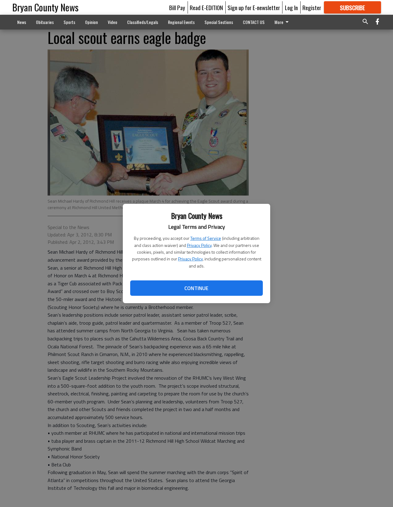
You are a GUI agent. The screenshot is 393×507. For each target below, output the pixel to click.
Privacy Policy (199, 245)
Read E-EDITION (206, 7)
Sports (69, 22)
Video (112, 22)
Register (311, 7)
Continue (196, 288)
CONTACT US (254, 22)
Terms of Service (205, 238)
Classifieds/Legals (142, 22)
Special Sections (218, 22)
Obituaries (45, 22)
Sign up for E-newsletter (254, 7)
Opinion (91, 22)
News (21, 22)
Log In (291, 7)
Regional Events (181, 22)
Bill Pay (177, 7)
